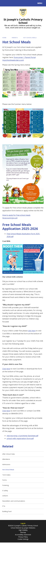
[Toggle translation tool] (9, 3)
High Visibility (23, 530)
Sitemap (23, 532)
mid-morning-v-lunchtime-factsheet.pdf (22, 436)
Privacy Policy (23, 537)
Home (4, 37)
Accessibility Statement (23, 535)
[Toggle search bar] (4, 3)
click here (32, 331)
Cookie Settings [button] (23, 539)
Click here (6, 369)
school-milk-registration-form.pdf (20, 438)
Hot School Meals (29, 37)
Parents (15, 37)
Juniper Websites (29, 528)
